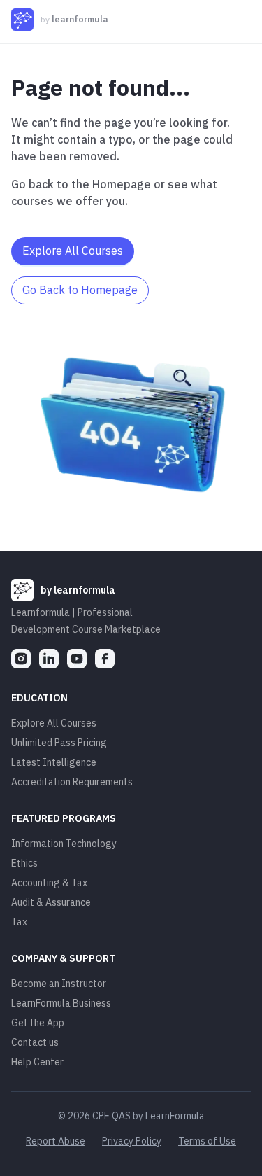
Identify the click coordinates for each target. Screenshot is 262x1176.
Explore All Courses (53, 723)
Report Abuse (55, 1141)
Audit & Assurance (51, 902)
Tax (19, 922)
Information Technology (64, 843)
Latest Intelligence (53, 762)
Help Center (37, 1062)
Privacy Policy (131, 1141)
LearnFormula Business (61, 1003)
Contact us (35, 1042)
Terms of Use (207, 1141)
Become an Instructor (58, 983)
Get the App (37, 1022)
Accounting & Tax (49, 882)
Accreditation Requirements (72, 782)
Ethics (24, 863)
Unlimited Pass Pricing (59, 742)
